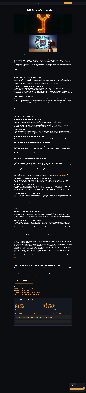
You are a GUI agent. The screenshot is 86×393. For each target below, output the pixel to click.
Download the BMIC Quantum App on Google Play (24, 284)
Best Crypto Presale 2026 (19, 304)
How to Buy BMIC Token (19, 305)
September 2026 (34, 321)
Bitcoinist (36, 317)
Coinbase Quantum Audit (19, 311)
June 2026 (23, 321)
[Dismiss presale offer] (83, 383)
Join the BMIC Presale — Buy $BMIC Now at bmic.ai (24, 283)
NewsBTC (32, 317)
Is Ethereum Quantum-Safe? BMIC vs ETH (49, 304)
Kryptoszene (45, 317)
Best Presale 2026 (44, 321)
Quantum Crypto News (56, 312)
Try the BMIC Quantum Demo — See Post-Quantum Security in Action (27, 292)
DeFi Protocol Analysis (37, 311)
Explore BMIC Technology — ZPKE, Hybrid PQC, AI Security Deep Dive (27, 294)
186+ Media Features (56, 311)
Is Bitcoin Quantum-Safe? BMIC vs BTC (49, 303)
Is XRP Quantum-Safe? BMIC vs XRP (48, 306)
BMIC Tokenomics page (53, 260)
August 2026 (30, 321)
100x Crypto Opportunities (19, 307)
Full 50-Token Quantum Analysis (48, 307)
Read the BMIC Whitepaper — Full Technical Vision (24, 286)
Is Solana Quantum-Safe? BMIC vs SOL (49, 305)
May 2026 (20, 321)
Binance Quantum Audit (18, 312)
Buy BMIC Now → (68, 3)
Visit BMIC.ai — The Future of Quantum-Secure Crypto (25, 288)
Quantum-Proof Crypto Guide (19, 306)
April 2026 (17, 321)
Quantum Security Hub (37, 312)
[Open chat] (83, 388)
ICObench (40, 317)
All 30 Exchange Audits (18, 313)
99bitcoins (23, 317)
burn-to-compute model (67, 121)
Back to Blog (17, 7)
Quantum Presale (39, 321)
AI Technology (36, 313)
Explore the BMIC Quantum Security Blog (22, 290)
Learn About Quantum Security (57, 313)
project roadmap (63, 175)
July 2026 (27, 321)
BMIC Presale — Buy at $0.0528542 (20, 303)
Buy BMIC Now (76, 388)
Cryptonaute (50, 317)
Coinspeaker (27, 317)
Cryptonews (18, 317)
